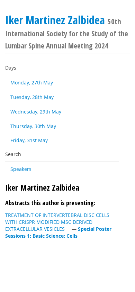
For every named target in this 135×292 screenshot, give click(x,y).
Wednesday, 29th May (35, 111)
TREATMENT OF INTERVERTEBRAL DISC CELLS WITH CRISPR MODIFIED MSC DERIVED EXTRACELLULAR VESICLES (57, 222)
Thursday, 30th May (33, 126)
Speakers (21, 169)
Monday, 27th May (31, 82)
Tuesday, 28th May (32, 97)
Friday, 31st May (29, 140)
